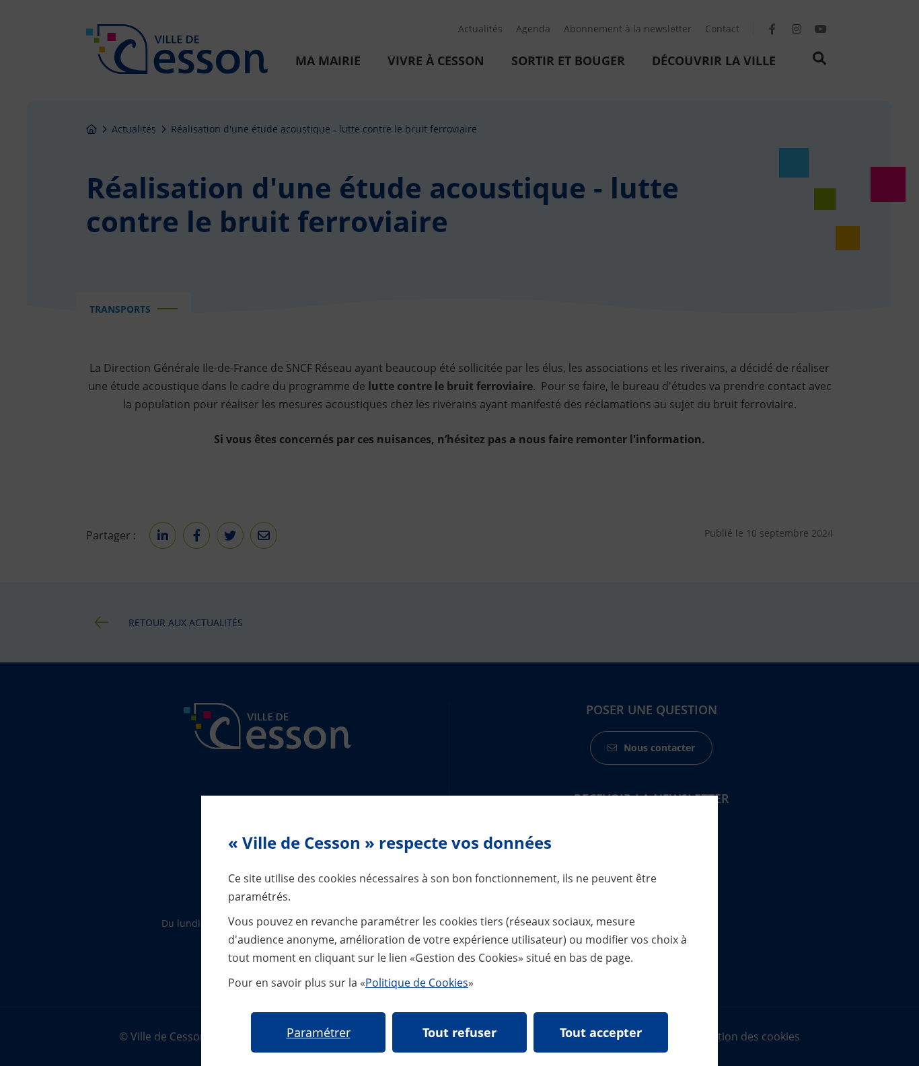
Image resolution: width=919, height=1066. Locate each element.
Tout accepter (601, 1032)
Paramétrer (319, 1032)
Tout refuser (459, 1032)
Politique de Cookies (416, 982)
